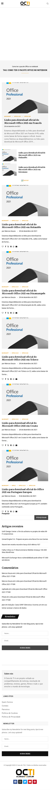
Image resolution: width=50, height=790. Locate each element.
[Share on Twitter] (8, 246)
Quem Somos (7, 702)
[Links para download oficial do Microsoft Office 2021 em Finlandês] (9, 155)
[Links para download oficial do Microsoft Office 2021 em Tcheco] (25, 333)
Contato (5, 706)
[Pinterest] (35, 782)
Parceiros (6, 709)
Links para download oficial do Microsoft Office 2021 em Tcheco (20, 358)
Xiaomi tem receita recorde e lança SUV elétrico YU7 (21, 545)
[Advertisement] (25, 34)
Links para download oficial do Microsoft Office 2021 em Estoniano (31, 169)
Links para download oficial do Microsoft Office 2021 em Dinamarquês (23, 292)
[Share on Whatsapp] (13, 247)
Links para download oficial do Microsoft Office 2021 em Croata (20, 424)
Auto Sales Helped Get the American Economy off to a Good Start (30, 789)
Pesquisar (6, 514)
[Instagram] (20, 782)
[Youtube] (30, 782)
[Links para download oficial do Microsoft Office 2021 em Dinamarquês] (25, 266)
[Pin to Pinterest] (11, 247)
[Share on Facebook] (5, 247)
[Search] (47, 4)
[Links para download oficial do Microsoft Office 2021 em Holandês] (25, 200)
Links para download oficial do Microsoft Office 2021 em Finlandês (31, 155)
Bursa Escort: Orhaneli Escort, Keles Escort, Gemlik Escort (23, 789)
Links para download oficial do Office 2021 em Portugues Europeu (23, 491)
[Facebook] (15, 782)
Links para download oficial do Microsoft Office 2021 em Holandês (21, 226)
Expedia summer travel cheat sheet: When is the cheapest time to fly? (39, 789)
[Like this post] (3, 247)
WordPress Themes (2, 789)
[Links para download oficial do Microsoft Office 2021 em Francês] (25, 97)
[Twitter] (25, 782)
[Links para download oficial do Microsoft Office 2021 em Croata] (25, 399)
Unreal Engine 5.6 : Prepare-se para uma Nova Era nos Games (25, 539)
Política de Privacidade (11, 717)
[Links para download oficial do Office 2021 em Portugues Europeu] (25, 465)
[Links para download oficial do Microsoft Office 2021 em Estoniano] (9, 170)
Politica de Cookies (10, 713)
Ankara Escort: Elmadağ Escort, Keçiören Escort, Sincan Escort (7, 789)
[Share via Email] (16, 247)
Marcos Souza (10, 231)
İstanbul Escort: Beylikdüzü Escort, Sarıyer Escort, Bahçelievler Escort (15, 789)
